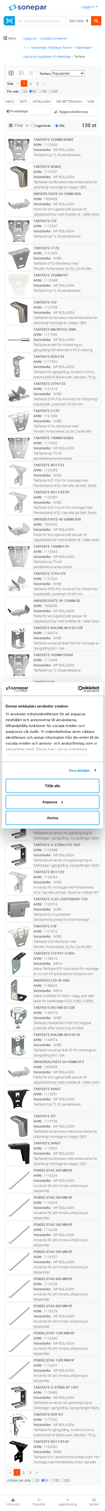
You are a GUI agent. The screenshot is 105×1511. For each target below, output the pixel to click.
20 (25, 91)
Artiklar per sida (19, 1480)
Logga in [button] (87, 6)
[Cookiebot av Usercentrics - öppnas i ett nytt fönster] (83, 689)
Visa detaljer (79, 770)
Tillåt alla (52, 786)
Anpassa (49, 802)
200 (55, 91)
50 (34, 91)
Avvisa (52, 818)
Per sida (13, 91)
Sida (10, 83)
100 (44, 91)
